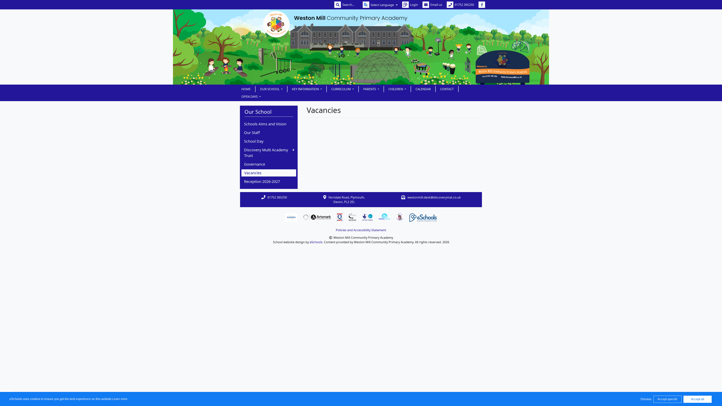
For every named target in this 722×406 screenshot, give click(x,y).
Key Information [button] (306, 89)
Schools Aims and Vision (265, 123)
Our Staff (252, 132)
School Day (253, 141)
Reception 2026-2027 (262, 181)
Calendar (423, 89)
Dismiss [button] (646, 399)
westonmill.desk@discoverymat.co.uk (434, 197)
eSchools (316, 242)
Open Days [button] (250, 97)
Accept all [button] (697, 399)
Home (246, 89)
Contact (447, 89)
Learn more (119, 399)
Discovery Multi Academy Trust (266, 152)
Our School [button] (270, 89)
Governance (254, 164)
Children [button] (396, 89)
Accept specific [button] (668, 399)
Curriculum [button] (341, 89)
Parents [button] (370, 89)
